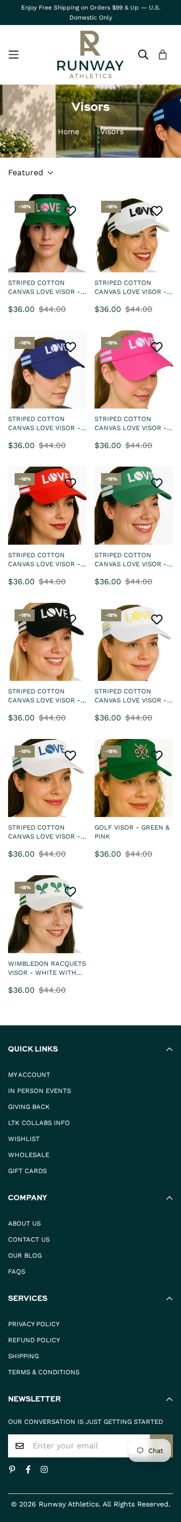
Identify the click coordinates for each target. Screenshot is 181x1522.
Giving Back (29, 1106)
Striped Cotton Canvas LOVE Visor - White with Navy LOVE (47, 832)
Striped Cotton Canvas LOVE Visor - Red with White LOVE (45, 559)
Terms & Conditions (43, 1372)
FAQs (16, 1271)
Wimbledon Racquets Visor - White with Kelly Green (47, 968)
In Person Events (39, 1090)
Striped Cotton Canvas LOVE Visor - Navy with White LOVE (47, 423)
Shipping (23, 1356)
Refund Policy (34, 1340)
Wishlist (24, 1139)
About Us (24, 1223)
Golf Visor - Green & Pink (132, 832)
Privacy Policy (33, 1324)
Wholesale (28, 1155)
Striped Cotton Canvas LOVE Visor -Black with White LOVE (44, 695)
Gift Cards (27, 1171)
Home (68, 131)
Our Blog (25, 1255)
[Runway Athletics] (90, 55)
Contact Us (29, 1239)
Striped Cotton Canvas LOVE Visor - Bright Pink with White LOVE (131, 423)
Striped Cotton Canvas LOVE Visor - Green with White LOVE (131, 559)
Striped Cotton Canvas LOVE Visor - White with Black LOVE (131, 287)
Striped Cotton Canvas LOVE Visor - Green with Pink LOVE (47, 287)
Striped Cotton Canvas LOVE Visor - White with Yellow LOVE (131, 695)
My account (29, 1074)
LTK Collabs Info (39, 1122)
